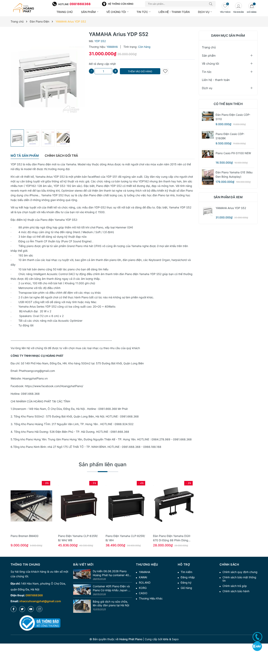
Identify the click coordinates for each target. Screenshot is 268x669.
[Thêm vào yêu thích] (165, 71)
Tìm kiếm (186, 572)
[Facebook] (13, 609)
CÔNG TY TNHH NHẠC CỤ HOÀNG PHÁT (37, 355)
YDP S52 (16, 164)
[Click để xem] (48, 79)
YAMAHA (144, 572)
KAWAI (143, 577)
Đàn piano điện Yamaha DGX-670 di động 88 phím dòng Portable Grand (172, 540)
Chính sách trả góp (234, 586)
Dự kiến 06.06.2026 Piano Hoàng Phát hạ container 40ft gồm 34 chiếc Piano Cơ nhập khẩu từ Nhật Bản (112, 573)
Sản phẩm (89, 12)
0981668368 (80, 4)
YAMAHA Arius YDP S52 (231, 208)
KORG (143, 587)
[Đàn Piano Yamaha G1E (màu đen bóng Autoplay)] (208, 177)
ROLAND (144, 582)
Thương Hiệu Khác (151, 598)
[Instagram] (39, 609)
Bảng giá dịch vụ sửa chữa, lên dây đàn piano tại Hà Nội (111, 603)
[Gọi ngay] (257, 637)
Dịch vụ (204, 12)
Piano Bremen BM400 (24, 536)
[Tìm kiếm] (212, 4)
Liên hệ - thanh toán (174, 12)
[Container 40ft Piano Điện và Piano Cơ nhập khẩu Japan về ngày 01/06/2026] (82, 590)
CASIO (143, 593)
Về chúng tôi (116, 12)
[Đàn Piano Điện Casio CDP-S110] (208, 116)
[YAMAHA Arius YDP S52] (208, 211)
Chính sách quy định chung (239, 572)
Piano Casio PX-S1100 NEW (233, 153)
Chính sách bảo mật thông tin (239, 579)
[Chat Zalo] (257, 646)
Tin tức (143, 12)
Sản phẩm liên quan (103, 464)
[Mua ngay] (25, 506)
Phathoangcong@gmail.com (37, 370)
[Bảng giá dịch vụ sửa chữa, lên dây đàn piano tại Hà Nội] (82, 606)
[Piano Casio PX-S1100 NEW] (208, 154)
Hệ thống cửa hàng (120, 3)
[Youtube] (31, 609)
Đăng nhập (188, 577)
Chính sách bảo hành (235, 591)
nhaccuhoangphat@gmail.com (40, 601)
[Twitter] (22, 609)
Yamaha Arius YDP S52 (50, 176)
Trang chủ (65, 12)
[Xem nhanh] (31, 506)
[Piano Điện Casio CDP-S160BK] (208, 135)
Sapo (175, 639)
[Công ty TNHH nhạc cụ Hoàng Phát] (29, 8)
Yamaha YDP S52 (52, 195)
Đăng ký (186, 582)
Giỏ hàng (186, 587)
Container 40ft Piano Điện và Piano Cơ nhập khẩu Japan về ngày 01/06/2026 (112, 588)
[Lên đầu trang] (263, 651)
